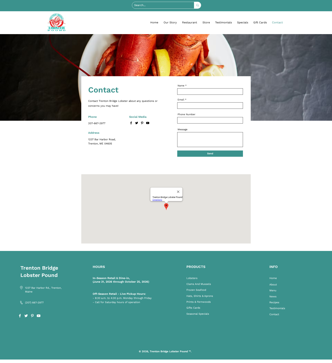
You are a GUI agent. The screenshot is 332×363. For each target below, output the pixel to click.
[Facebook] (131, 123)
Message (182, 129)
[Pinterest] (142, 123)
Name (181, 85)
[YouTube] (148, 123)
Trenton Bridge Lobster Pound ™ (170, 351)
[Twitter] (137, 123)
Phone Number (186, 114)
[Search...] (197, 5)
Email (181, 99)
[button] (189, 22)
